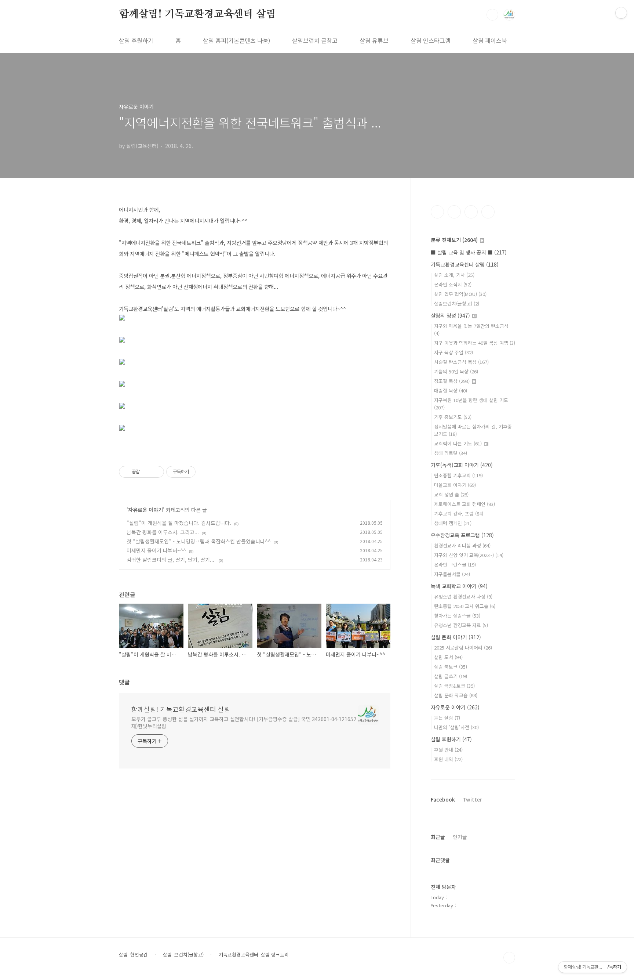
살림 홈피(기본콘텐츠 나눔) (236, 40)
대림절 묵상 (450, 390)
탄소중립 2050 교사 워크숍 (464, 606)
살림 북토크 (450, 666)
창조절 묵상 (452, 380)
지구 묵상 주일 (453, 352)
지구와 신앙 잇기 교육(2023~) (468, 555)
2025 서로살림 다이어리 (463, 647)
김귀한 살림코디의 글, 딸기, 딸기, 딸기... (171, 559)
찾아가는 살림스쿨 (457, 615)
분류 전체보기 (454, 239)
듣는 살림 (447, 717)
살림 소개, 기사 (454, 274)
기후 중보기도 (452, 416)
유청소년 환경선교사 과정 (463, 596)
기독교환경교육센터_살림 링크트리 (254, 955)
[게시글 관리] (155, 471)
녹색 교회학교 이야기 (459, 586)
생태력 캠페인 (452, 523)
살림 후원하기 (136, 40)
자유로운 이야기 (145, 509)
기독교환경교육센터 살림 (465, 264)
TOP (509, 957)
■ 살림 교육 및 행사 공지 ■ (469, 252)
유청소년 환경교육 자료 (461, 625)
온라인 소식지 (452, 284)
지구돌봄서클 (452, 574)
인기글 (460, 836)
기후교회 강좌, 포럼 (458, 513)
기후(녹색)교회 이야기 (462, 465)
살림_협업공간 (133, 955)
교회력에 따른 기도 (458, 443)
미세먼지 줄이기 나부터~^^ (156, 550)
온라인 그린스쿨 (455, 564)
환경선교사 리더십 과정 (462, 545)
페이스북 (437, 211)
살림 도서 (448, 657)
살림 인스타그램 (431, 40)
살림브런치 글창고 (315, 40)
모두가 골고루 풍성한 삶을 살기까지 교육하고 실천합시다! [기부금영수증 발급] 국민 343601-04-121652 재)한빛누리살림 (243, 722)
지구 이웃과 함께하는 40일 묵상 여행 (474, 342)
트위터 (471, 211)
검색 (492, 14)
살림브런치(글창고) (456, 303)
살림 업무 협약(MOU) (460, 293)
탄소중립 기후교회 (458, 475)
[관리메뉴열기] (621, 12)
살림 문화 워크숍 (455, 695)
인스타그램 (454, 211)
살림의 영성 (450, 315)
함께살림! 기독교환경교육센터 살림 (197, 14)
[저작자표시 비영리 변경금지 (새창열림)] (205, 472)
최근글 (438, 836)
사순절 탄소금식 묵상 (461, 361)
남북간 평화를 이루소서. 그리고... (163, 532)
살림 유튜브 (374, 40)
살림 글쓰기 (450, 676)
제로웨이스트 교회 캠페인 (464, 503)
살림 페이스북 (490, 40)
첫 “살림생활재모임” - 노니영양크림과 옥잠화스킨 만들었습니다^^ (199, 541)
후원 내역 (448, 759)
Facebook (443, 799)
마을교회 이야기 (455, 484)
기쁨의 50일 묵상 (456, 371)
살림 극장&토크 (454, 685)
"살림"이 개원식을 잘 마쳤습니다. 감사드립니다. (179, 523)
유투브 (488, 211)
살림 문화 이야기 (456, 637)
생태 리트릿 (450, 452)
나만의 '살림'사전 (456, 727)
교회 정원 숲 (451, 494)
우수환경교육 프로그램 (462, 535)
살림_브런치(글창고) (183, 955)
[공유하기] (146, 471)
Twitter (472, 799)
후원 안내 (448, 749)
